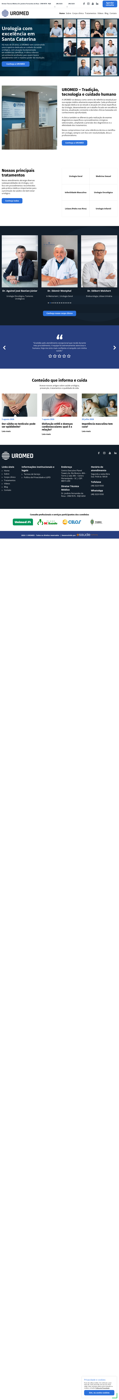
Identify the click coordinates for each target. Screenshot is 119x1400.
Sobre (68, 13)
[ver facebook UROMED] (84, 3)
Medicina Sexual (103, 176)
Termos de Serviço (32, 474)
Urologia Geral (75, 176)
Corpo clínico (78, 13)
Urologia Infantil (103, 208)
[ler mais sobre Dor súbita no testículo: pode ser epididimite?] (19, 415)
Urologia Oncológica (103, 192)
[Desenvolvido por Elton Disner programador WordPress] (17, 456)
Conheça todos (12, 200)
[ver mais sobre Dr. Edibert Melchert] (59, 268)
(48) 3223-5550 (59, 6)
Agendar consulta (110, 4)
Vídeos (100, 13)
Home (62, 13)
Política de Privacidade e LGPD (37, 477)
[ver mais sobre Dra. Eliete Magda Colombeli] (99, 268)
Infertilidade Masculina (75, 192)
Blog (106, 13)
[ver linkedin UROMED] (97, 3)
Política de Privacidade (102, 1388)
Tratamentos (90, 13)
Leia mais (6, 431)
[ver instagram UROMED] (88, 3)
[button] (48, 302)
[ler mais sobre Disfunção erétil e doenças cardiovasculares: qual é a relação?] (59, 415)
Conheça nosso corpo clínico (59, 313)
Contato (113, 13)
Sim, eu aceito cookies (99, 1392)
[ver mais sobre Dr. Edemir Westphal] (20, 268)
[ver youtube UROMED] (92, 3)
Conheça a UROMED (15, 64)
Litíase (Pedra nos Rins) (75, 208)
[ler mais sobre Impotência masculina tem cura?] (99, 415)
